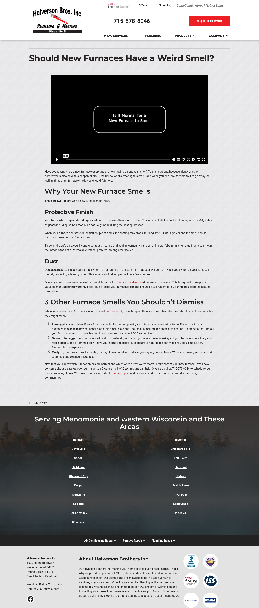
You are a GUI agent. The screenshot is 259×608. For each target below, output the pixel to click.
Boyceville (78, 449)
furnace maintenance (129, 282)
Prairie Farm (180, 485)
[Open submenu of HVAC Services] (131, 35)
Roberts (78, 503)
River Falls (180, 494)
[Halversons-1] (57, 6)
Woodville (78, 522)
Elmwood (181, 467)
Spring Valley (78, 513)
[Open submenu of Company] (228, 35)
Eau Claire (180, 458)
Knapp (78, 485)
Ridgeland (78, 494)
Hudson (181, 476)
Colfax (78, 458)
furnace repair (113, 311)
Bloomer (180, 439)
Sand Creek (180, 503)
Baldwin (78, 439)
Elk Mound (78, 467)
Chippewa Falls (180, 449)
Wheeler (180, 513)
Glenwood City (78, 476)
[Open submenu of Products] (195, 35)
